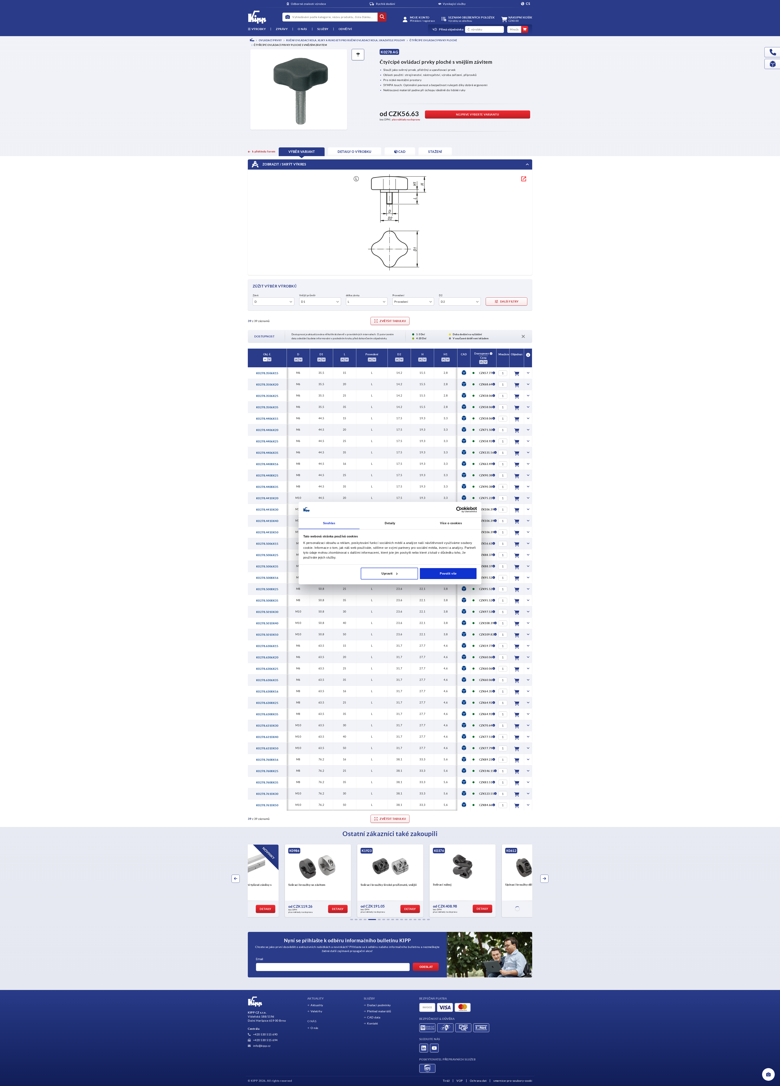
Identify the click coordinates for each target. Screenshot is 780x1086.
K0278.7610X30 (267, 793)
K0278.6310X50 (267, 748)
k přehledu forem (263, 151)
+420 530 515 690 (265, 1034)
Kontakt (372, 1023)
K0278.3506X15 (267, 373)
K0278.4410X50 (267, 532)
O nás (302, 29)
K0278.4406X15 (267, 418)
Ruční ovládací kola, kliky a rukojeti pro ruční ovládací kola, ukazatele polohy (345, 40)
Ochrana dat (478, 1080)
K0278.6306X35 (267, 680)
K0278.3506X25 (267, 396)
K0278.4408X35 (267, 486)
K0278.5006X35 (267, 566)
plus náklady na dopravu (406, 119)
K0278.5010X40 (267, 623)
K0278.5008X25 (267, 589)
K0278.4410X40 (267, 521)
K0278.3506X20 (267, 384)
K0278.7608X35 (267, 782)
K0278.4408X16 (267, 464)
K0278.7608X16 (267, 759)
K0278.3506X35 (267, 407)
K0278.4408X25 (267, 475)
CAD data (373, 1017)
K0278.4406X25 (267, 441)
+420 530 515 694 (265, 1040)
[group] (281, 880)
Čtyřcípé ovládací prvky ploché (433, 40)
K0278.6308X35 (267, 714)
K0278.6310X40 (267, 737)
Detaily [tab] (390, 523)
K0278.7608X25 (267, 771)
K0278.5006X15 (267, 543)
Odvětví (345, 29)
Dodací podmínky (379, 1005)
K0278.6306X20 (267, 657)
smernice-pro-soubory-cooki (512, 1080)
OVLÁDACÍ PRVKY (270, 40)
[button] (351, 919)
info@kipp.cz (261, 1045)
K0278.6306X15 (267, 646)
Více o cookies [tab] (451, 523)
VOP (459, 1080)
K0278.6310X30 (267, 725)
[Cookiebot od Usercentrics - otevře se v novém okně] (459, 510)
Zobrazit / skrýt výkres (284, 164)
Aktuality (317, 1005)
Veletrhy (316, 1011)
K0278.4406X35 (267, 452)
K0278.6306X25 (267, 668)
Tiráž (446, 1080)
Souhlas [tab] (329, 523)
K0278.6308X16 (267, 691)
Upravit (387, 573)
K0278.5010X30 (267, 612)
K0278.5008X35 (267, 600)
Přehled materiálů (379, 1011)
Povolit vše (448, 573)
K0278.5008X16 (267, 577)
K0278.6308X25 (267, 703)
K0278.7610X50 (267, 805)
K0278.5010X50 (267, 634)
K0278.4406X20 (267, 430)
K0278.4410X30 (267, 509)
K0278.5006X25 (267, 555)
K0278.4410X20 (267, 498)
